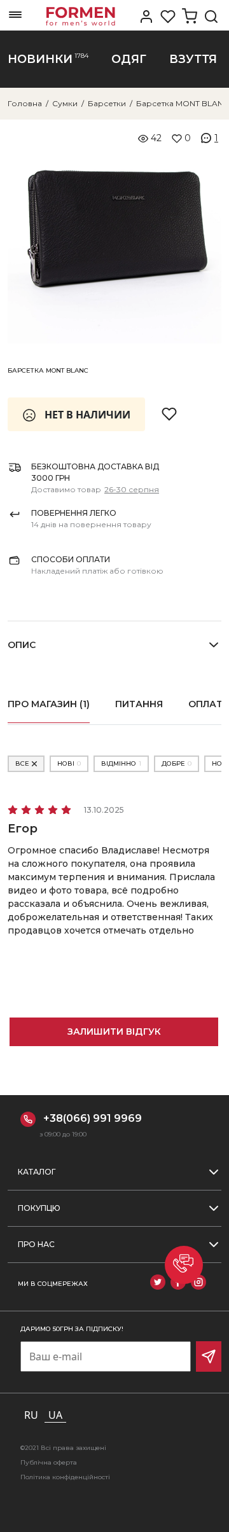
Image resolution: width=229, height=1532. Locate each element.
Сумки (65, 103)
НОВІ (69, 763)
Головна (25, 103)
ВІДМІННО (121, 763)
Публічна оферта (48, 1462)
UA (55, 1415)
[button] (184, 1265)
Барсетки (107, 103)
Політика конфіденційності (65, 1477)
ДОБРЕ (176, 763)
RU (31, 1415)
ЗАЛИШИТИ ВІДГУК (114, 1031)
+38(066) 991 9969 (92, 1118)
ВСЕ (22, 763)
